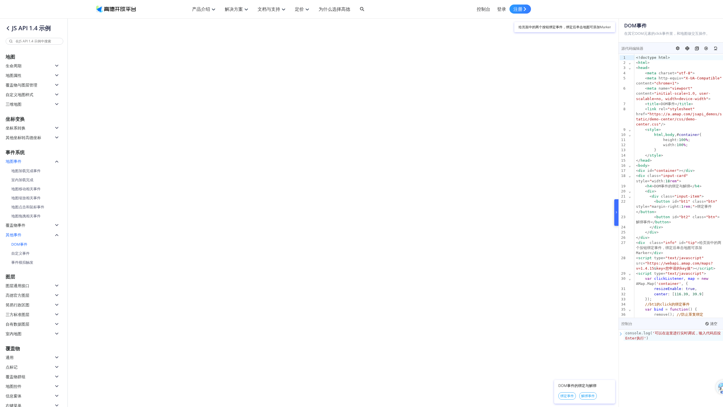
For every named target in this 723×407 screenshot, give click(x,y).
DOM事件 (19, 244)
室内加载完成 (22, 179)
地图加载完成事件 (26, 170)
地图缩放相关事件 (26, 197)
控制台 (483, 9)
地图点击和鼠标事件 (27, 206)
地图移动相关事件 (26, 188)
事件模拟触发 (22, 262)
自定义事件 (20, 253)
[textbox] (673, 336)
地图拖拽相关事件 (26, 215)
